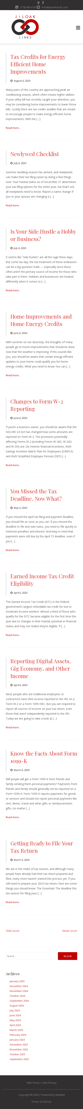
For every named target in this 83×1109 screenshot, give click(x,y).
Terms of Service (41, 1101)
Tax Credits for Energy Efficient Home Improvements (37, 64)
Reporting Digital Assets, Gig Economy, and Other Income (40, 668)
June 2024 (15, 1015)
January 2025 (17, 981)
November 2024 (19, 991)
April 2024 (15, 1025)
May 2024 (15, 1020)
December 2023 (19, 1044)
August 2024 (17, 1005)
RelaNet (60, 1095)
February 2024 (18, 1035)
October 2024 (17, 996)
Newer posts (69, 930)
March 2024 (16, 1030)
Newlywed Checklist (34, 153)
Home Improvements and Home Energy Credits (41, 320)
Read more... (13, 128)
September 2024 (19, 1000)
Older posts (12, 930)
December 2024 (19, 986)
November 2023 (19, 1049)
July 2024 (15, 1010)
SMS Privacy (49, 1082)
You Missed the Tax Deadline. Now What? (36, 494)
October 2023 (17, 1054)
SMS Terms (33, 1082)
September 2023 (19, 1059)
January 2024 (17, 1039)
